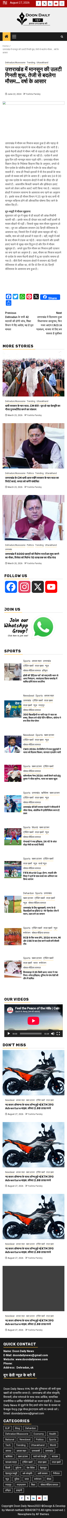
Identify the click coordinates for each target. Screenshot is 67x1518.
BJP (7, 1428)
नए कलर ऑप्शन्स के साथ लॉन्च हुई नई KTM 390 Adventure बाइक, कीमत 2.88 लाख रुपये (29, 1106)
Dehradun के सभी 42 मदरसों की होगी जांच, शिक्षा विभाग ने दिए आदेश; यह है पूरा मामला (19, 321)
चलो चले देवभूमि (39, 1456)
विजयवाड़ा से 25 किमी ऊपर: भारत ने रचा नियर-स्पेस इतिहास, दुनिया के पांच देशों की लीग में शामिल (40, 975)
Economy (39, 1433)
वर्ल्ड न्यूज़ (42, 863)
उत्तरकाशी (36, 1450)
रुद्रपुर (41, 705)
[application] (33, 1020)
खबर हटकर (49, 735)
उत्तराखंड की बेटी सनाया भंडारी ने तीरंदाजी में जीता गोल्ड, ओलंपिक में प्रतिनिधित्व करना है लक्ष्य (41, 810)
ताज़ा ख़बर (39, 665)
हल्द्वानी (19, 1490)
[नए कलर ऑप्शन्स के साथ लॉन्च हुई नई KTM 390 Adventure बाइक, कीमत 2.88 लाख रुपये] (33, 1072)
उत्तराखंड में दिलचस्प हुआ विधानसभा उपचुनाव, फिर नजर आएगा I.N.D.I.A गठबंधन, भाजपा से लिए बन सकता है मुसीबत (49, 323)
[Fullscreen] (58, 1033)
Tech (8, 1445)
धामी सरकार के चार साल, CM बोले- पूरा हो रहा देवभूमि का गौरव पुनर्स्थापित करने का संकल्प (32, 407)
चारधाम (55, 1456)
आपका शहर (37, 661)
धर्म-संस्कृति (27, 1473)
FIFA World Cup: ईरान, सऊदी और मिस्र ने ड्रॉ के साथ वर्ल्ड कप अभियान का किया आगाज (40, 876)
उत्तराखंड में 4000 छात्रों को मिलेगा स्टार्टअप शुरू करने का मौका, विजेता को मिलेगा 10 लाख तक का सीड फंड (32, 555)
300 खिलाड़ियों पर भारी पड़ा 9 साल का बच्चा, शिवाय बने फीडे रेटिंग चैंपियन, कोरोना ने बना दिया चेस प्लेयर (42, 717)
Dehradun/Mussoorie (15, 62)
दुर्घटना (18, 1467)
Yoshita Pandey (33, 94)
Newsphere (25, 1514)
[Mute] (52, 1033)
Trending (31, 62)
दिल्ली (7, 1467)
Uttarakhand (42, 62)
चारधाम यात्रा (11, 1462)
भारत (35, 962)
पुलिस (16, 1479)
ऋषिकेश (44, 792)
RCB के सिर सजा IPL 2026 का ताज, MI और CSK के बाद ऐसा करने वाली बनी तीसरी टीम (42, 940)
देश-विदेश (31, 1467)
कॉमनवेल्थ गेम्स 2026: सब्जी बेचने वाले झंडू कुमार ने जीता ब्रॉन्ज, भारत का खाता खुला (42, 777)
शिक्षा (33, 1484)
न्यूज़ (47, 665)
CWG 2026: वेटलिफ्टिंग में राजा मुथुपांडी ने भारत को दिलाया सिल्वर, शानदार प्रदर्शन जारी (42, 751)
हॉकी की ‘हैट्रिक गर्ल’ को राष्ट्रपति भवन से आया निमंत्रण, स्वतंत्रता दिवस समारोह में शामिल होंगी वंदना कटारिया (40, 678)
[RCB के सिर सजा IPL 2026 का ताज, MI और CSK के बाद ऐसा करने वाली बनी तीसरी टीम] (12, 936)
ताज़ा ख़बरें (27, 705)
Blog (17, 1428)
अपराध (8, 1450)
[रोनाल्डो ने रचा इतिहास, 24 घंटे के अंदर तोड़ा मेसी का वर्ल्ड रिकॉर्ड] (12, 836)
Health (52, 1433)
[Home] (6, 36)
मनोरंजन (26, 932)
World (35, 827)
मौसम (49, 1479)
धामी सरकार (43, 1473)
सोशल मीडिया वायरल (32, 670)
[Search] (62, 36)
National (9, 1439)
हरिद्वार (45, 670)
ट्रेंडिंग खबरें (28, 665)
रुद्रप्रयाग (21, 1484)
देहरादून (43, 1467)
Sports (26, 661)
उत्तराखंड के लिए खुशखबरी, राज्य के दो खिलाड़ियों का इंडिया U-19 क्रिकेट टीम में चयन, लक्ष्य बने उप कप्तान (41, 910)
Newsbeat (28, 695)
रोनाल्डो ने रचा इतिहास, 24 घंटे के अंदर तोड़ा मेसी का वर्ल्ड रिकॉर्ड (40, 843)
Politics (30, 473)
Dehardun (28, 893)
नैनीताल (56, 1473)
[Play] (8, 1033)
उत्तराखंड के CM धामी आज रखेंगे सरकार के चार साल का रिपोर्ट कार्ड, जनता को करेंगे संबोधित (32, 479)
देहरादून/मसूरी (11, 1473)
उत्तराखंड (8, 549)
